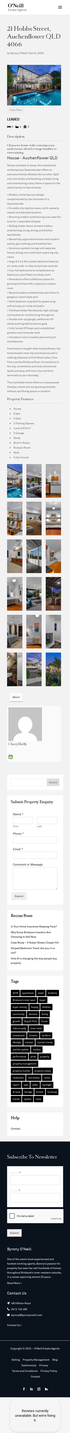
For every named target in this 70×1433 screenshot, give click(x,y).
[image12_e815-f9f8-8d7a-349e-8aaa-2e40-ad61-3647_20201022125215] (14, 594)
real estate (34, 1077)
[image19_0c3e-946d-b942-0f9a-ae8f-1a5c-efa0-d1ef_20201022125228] (34, 631)
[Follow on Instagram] (39, 1389)
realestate (18, 1077)
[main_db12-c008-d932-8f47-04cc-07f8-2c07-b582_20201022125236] (34, 669)
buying (34, 1007)
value (38, 1099)
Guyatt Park (30, 1021)
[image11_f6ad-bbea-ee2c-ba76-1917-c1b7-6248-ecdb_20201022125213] (14, 556)
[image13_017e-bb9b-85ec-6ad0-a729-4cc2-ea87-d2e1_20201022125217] (34, 594)
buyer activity (20, 1007)
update (27, 1099)
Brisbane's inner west (24, 1000)
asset (41, 993)
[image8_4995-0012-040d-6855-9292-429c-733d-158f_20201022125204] (34, 518)
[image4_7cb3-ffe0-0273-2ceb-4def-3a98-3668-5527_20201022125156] (34, 481)
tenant (39, 1091)
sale (26, 1084)
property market (21, 1070)
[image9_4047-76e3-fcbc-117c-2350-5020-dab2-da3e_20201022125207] (53, 518)
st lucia (16, 1091)
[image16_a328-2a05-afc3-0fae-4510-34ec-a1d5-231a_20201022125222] (53, 631)
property (44, 1056)
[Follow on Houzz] (46, 1389)
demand (33, 1014)
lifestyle (17, 1042)
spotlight (47, 1084)
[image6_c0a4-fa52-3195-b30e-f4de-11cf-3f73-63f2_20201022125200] (53, 481)
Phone (18, 833)
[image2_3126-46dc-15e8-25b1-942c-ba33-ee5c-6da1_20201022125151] (53, 669)
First (15, 826)
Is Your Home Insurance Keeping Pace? (34, 926)
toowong (52, 1091)
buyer (43, 1000)
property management (24, 1063)
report (16, 1084)
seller (35, 1084)
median (37, 1049)
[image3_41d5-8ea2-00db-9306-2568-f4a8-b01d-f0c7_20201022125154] (14, 481)
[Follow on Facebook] (24, 1389)
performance (19, 1056)
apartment (28, 993)
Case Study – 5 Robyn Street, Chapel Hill (35, 942)
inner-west (36, 1028)
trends (16, 1099)
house (44, 1021)
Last (39, 826)
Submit (19, 896)
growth (16, 1021)
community (18, 1014)
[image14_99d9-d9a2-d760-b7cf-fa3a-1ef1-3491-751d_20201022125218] (53, 594)
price (33, 1056)
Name (18, 814)
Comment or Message (28, 864)
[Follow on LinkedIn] (31, 1389)
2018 (15, 993)
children (46, 1007)
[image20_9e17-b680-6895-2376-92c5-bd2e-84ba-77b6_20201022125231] (53, 556)
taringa (28, 1091)
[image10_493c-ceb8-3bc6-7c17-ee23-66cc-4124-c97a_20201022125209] (34, 556)
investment (19, 1035)
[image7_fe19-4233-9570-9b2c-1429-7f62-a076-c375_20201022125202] (14, 518)
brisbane (52, 993)
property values (43, 1070)
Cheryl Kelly (17, 744)
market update (21, 1049)
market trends (45, 1042)
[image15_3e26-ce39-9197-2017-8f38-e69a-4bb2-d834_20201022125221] (14, 631)
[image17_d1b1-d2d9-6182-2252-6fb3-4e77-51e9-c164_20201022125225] (14, 669)
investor (33, 1035)
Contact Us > (14, 1325)
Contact (15, 1128)
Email (10, 757)
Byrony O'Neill (18, 53)
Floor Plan (16, 109)
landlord (46, 1035)
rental (47, 1077)
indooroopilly (19, 1028)
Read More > (14, 1283)
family (45, 1014)
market (29, 1042)
